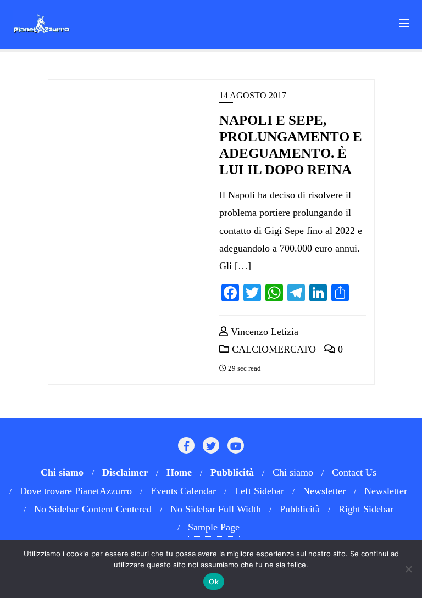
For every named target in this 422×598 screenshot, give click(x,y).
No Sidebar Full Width (215, 509)
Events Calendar (183, 490)
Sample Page (214, 527)
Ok (214, 581)
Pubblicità (300, 509)
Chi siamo (293, 472)
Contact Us (354, 472)
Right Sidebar (365, 509)
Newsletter (324, 490)
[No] (408, 568)
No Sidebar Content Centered (93, 509)
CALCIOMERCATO (272, 349)
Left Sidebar (259, 490)
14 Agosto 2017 (252, 95)
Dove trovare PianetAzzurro (76, 490)
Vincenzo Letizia (263, 331)
